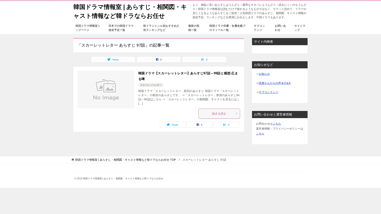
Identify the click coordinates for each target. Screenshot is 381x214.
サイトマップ (299, 28)
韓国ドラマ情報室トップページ (87, 28)
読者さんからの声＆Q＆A (275, 83)
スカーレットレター (151, 85)
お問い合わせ (280, 28)
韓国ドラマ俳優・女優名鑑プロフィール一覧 (227, 28)
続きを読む (219, 113)
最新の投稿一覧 (193, 28)
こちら (277, 123)
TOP (125, 159)
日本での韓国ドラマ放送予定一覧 (121, 28)
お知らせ (264, 73)
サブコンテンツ (259, 28)
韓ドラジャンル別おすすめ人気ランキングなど (161, 28)
